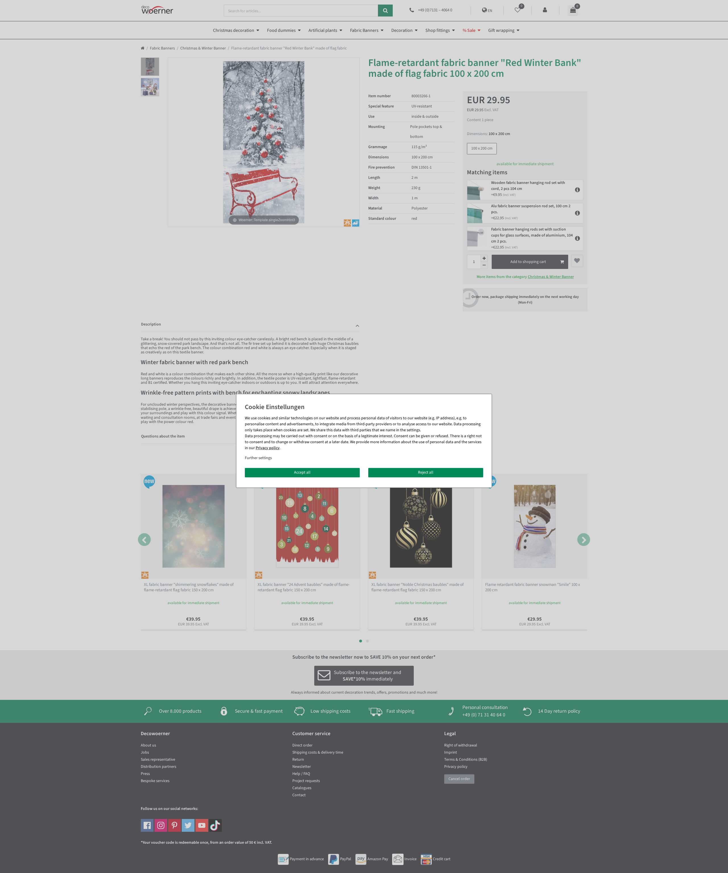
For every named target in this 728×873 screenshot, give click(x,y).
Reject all (425, 472)
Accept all (302, 472)
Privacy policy (268, 448)
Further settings (258, 458)
